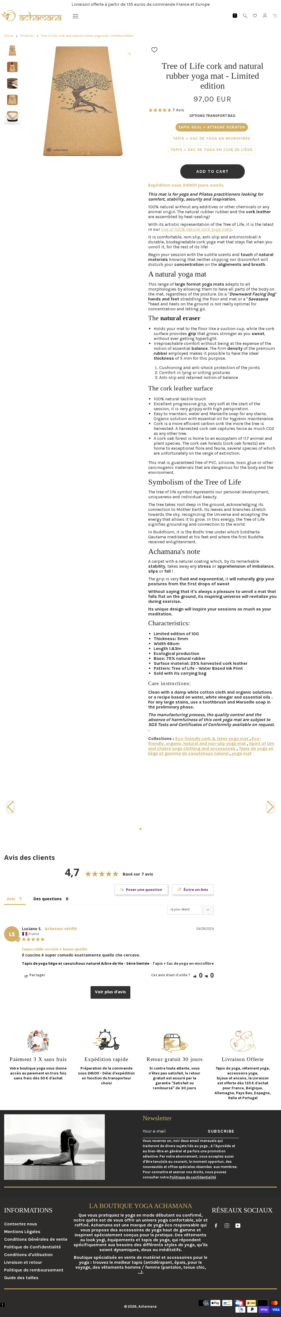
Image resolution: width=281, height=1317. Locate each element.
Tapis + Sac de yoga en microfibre (212, 138)
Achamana (147, 1306)
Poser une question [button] (144, 889)
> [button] (110, 992)
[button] (12, 116)
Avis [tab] (11, 898)
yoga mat (242, 753)
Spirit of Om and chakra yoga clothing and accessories (211, 746)
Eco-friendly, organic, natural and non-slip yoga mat (204, 741)
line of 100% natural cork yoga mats (196, 229)
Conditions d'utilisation (28, 1254)
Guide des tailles (21, 1277)
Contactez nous (20, 1224)
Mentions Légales (22, 1231)
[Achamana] (31, 15)
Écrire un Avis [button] (196, 889)
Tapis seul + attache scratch (211, 127)
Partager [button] (37, 975)
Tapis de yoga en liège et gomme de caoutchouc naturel (210, 751)
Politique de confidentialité (193, 1177)
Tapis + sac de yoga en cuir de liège (212, 149)
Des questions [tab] (47, 898)
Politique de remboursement (33, 1270)
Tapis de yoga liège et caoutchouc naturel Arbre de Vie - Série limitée (85, 963)
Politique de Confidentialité (32, 1247)
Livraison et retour (23, 1262)
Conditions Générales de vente (36, 1239)
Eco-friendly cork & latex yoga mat (212, 738)
